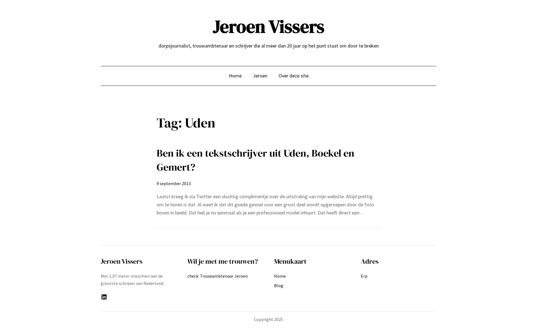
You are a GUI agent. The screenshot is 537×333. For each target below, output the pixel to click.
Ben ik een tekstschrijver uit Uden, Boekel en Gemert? (255, 160)
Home (235, 75)
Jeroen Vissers (268, 26)
